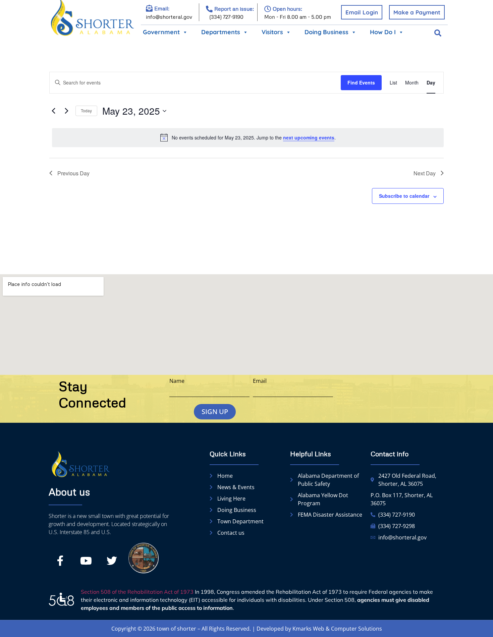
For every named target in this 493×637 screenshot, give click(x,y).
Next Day (425, 173)
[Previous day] (53, 111)
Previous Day (73, 173)
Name (176, 381)
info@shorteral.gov (169, 16)
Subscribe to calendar (404, 195)
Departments (220, 32)
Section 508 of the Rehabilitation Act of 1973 (137, 591)
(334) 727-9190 (226, 17)
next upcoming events (308, 137)
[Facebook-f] (60, 560)
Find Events (361, 82)
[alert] (248, 137)
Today (86, 110)
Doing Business (326, 32)
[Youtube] (85, 560)
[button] (438, 33)
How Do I (383, 32)
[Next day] (66, 111)
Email (260, 381)
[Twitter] (111, 560)
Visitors (272, 32)
